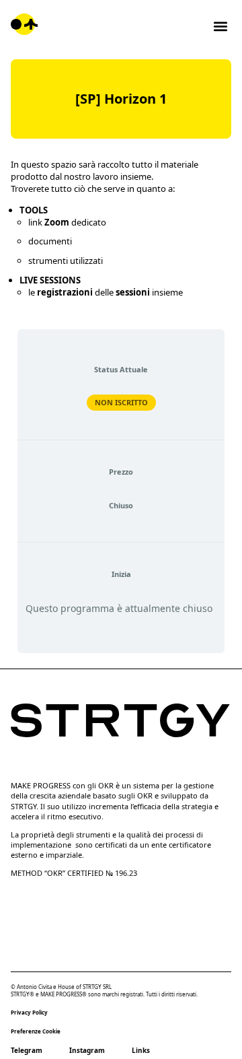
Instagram (87, 1050)
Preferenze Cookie (36, 1031)
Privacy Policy (29, 1012)
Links (141, 1050)
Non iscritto (121, 402)
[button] (220, 26)
